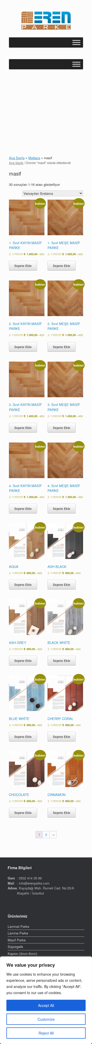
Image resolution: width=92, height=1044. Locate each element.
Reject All (46, 1033)
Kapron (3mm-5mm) (22, 953)
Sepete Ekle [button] (23, 265)
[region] (46, 1000)
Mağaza (34, 157)
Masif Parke (17, 940)
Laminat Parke (18, 926)
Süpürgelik (15, 946)
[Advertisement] (46, 108)
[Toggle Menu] (76, 42)
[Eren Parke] (46, 21)
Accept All (46, 1005)
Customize (46, 1019)
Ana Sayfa (17, 157)
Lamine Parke (18, 933)
